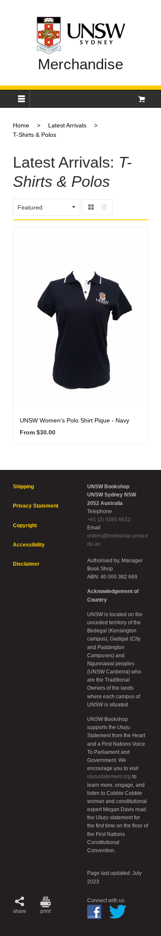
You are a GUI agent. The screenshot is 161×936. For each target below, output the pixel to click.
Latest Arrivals (67, 125)
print (45, 911)
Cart (141, 98)
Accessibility (29, 545)
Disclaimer (26, 564)
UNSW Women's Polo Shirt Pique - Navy (74, 420)
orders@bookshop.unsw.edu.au (117, 540)
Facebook (94, 912)
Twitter (117, 911)
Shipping (23, 487)
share (19, 911)
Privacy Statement (35, 506)
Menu (21, 98)
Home (21, 125)
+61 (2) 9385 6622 (109, 520)
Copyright (25, 526)
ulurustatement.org (109, 777)
